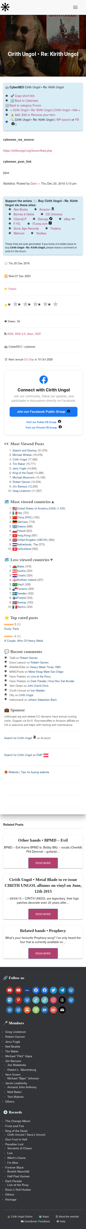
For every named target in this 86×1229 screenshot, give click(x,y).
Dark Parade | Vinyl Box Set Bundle (52, 681)
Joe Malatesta (16, 1065)
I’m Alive (12, 1162)
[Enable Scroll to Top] (77, 1220)
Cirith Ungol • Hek (66, 110)
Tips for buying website (35, 772)
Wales (20, 566)
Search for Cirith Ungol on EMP (23, 755)
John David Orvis (38, 686)
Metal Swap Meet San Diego (45, 672)
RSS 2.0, (21, 334)
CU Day (29, 359)
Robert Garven (21, 482)
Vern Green (12, 1074)
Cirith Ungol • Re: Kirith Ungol (32, 110)
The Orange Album (17, 1121)
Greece (21, 526)
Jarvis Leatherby (16, 1083)
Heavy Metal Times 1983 (45, 667)
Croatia (21, 575)
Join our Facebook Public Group (41, 412)
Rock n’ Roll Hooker (18, 1189)
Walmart (19, 233)
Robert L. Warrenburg (21, 1069)
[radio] (13, 305)
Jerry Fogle (19, 468)
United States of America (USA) (36, 508)
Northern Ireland (26, 580)
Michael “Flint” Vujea (18, 1056)
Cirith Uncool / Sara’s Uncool (26, 1134)
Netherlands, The (27, 544)
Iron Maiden (38, 690)
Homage (10, 1199)
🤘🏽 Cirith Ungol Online (20, 1216)
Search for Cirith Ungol (18, 738)
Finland (21, 598)
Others (9, 1101)
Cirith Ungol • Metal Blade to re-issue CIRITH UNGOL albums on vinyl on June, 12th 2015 (43, 885)
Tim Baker (19, 464)
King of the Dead (23, 473)
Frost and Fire (14, 1126)
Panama (22, 589)
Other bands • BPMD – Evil (43, 840)
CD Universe (54, 214)
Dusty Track (11, 629)
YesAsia (41, 233)
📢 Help (60, 1221)
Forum (12, 289)
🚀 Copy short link (22, 96)
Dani (33, 183)
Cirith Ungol (20, 459)
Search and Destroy (25, 450)
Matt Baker (14, 1092)
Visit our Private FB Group (41, 427)
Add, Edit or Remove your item (35, 115)
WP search (63, 119)
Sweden (22, 593)
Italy (19, 513)
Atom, (31, 334)
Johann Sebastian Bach (42, 700)
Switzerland (24, 549)
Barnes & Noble (24, 214)
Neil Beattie (12, 1046)
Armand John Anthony (22, 1087)
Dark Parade (13, 1181)
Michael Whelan (22, 455)
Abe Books (21, 209)
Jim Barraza (20, 486)
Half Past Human (18, 1176)
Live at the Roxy (41, 676)
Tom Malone (15, 1096)
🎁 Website (11, 772)
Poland (21, 531)
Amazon (44, 209)
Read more (43, 863)
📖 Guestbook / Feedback (35, 1221)
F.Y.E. (17, 223)
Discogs (43, 219)
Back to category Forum (25, 105)
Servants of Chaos (19, 1148)
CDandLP (20, 219)
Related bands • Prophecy (43, 930)
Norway (21, 602)
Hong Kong (23, 535)
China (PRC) (25, 517)
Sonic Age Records (26, 228)
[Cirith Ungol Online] (7, 7)
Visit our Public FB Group (41, 422)
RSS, (11, 334)
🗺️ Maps (44, 1216)
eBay (67, 219)
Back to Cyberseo (26, 100)
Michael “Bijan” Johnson (23, 1078)
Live (10, 1153)
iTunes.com (40, 223)
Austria (21, 571)
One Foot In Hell (16, 1139)
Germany (22, 522)
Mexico (21, 607)
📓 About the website (67, 1216)
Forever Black (14, 1167)
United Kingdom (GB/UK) (32, 540)
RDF (38, 334)
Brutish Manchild (18, 1171)
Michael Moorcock (24, 477)
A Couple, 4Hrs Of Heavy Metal (23, 641)
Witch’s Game (16, 1158)
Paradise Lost (14, 1144)
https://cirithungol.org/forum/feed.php (27, 150)
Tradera (55, 228)
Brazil (20, 584)
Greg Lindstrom (22, 491)
